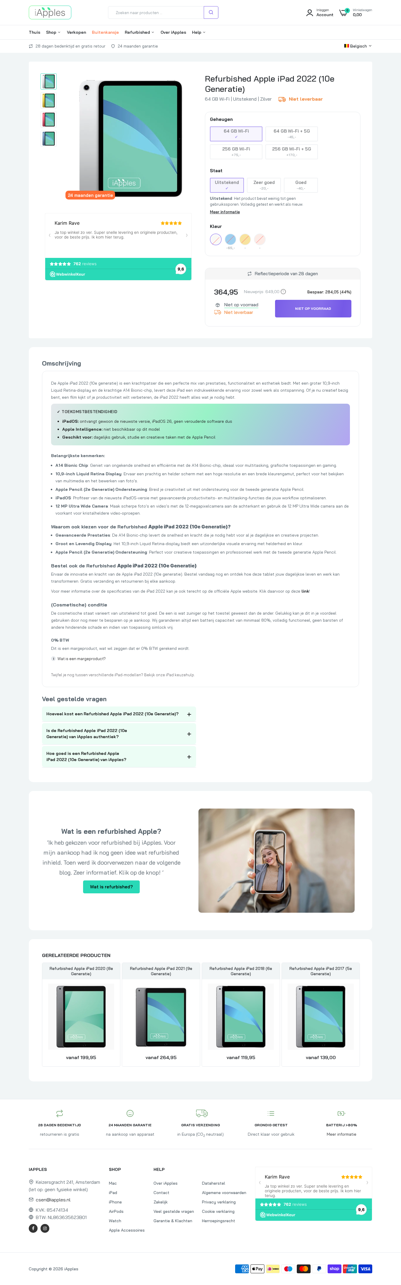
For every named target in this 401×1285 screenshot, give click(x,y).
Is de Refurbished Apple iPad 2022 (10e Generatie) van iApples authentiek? (86, 733)
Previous (42, 1015)
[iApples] (50, 12)
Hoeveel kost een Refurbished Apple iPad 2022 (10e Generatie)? (112, 713)
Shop (52, 32)
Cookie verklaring (218, 1211)
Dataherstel (213, 1183)
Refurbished (138, 32)
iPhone (115, 1202)
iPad (113, 1192)
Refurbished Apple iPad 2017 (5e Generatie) (320, 971)
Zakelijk (161, 1202)
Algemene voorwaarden (224, 1192)
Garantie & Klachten (173, 1220)
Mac (113, 1183)
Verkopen (76, 32)
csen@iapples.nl (53, 1200)
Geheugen (221, 119)
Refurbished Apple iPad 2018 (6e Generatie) (241, 971)
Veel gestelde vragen (174, 1211)
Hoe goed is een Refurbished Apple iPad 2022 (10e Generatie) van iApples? (86, 756)
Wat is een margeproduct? (79, 658)
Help (197, 32)
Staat (216, 170)
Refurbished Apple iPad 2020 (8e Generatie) (81, 971)
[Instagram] (45, 1228)
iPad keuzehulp (180, 674)
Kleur (216, 226)
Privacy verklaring (219, 1202)
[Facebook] (33, 1228)
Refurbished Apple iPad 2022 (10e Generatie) (269, 83)
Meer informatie (225, 211)
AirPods (116, 1211)
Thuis (34, 32)
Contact (161, 1192)
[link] (109, 993)
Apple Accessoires (127, 1230)
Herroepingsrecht (218, 1220)
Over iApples (173, 32)
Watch (115, 1220)
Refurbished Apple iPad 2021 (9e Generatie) (161, 971)
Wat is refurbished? (111, 887)
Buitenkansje (105, 32)
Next (359, 1015)
